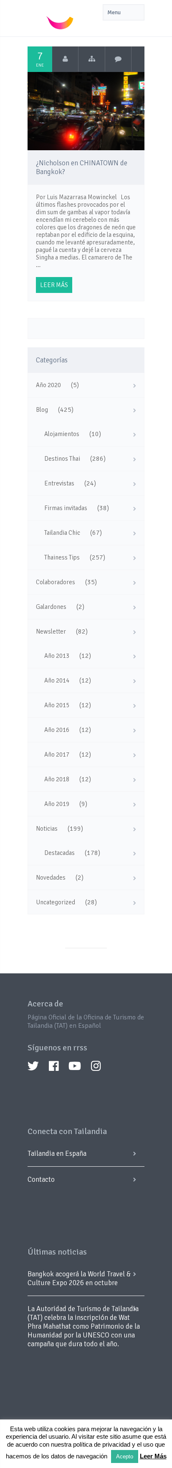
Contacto (41, 1179)
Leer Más (153, 1456)
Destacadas (59, 853)
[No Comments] (118, 59)
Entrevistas (59, 483)
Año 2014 (56, 680)
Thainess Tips (62, 557)
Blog (42, 409)
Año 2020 (48, 385)
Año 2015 (56, 705)
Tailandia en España (57, 1153)
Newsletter (51, 631)
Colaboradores (55, 582)
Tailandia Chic (62, 532)
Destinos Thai (62, 458)
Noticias (47, 828)
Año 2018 (56, 779)
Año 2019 (56, 804)
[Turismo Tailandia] (65, 59)
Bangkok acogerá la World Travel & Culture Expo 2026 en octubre (79, 1278)
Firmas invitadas (65, 508)
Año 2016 (56, 730)
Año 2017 (56, 754)
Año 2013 (56, 656)
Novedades (51, 877)
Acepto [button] (124, 1456)
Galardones (51, 607)
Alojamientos (61, 434)
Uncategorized (55, 902)
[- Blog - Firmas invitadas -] (91, 59)
